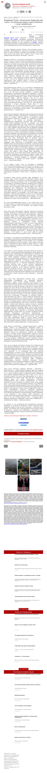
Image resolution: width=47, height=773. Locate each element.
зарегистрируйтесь (17, 441)
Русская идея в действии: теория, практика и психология (27, 684)
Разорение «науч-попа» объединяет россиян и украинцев (28, 674)
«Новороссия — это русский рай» (22, 656)
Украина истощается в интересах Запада (24, 585)
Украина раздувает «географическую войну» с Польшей (27, 575)
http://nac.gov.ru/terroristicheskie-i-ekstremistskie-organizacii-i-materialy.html (15, 503)
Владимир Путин (9, 37)
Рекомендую (24, 418)
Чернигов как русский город (21, 564)
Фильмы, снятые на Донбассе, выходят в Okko (25, 624)
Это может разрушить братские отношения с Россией (26, 554)
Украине (34, 42)
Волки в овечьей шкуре (20, 726)
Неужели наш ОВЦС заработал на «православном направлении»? (26, 717)
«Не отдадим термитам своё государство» (24, 635)
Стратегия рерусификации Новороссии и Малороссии (27, 614)
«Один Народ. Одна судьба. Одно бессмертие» (25, 645)
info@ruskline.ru (15, 756)
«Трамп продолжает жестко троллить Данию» (25, 596)
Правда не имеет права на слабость (23, 737)
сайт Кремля (14, 39)
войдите (6, 441)
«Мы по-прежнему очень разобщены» (23, 705)
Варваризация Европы (20, 695)
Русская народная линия (35, 430)
